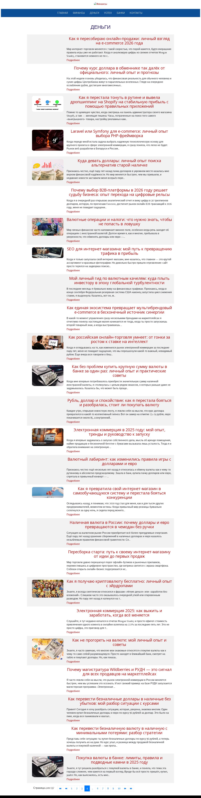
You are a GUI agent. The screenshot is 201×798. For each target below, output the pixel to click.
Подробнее (73, 60)
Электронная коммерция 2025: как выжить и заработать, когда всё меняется (119, 613)
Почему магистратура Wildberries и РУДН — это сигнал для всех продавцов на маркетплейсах (119, 671)
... (92, 788)
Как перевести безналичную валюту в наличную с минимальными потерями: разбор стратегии (119, 730)
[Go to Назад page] (66, 788)
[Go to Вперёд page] (125, 788)
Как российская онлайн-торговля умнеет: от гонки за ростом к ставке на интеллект (119, 339)
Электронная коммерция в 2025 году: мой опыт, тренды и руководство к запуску (119, 432)
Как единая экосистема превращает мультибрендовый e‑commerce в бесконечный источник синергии (119, 310)
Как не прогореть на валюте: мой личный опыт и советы (119, 642)
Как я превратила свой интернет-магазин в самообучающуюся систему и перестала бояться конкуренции (119, 493)
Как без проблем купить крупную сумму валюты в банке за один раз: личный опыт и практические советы (119, 371)
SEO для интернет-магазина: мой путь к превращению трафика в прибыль (119, 251)
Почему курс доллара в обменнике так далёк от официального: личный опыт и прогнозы (119, 70)
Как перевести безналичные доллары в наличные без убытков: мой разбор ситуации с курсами (119, 701)
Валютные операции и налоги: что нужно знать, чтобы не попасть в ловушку (119, 221)
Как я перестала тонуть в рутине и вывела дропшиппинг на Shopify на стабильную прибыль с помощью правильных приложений (119, 102)
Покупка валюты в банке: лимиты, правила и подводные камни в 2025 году (119, 760)
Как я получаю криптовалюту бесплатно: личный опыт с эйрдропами (119, 583)
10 (119, 788)
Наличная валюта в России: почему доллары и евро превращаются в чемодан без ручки (119, 524)
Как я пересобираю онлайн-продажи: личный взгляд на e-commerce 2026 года (119, 41)
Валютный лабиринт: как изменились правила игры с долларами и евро (119, 461)
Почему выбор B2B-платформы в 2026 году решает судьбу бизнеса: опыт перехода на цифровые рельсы (119, 192)
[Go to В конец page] (131, 788)
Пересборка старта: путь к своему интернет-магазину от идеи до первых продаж (119, 554)
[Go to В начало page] (60, 788)
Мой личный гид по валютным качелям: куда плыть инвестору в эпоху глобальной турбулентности (119, 280)
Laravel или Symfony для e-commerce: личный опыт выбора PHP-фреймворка (119, 133)
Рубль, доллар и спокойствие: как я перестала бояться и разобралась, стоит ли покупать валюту (119, 402)
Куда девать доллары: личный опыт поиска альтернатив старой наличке (119, 163)
